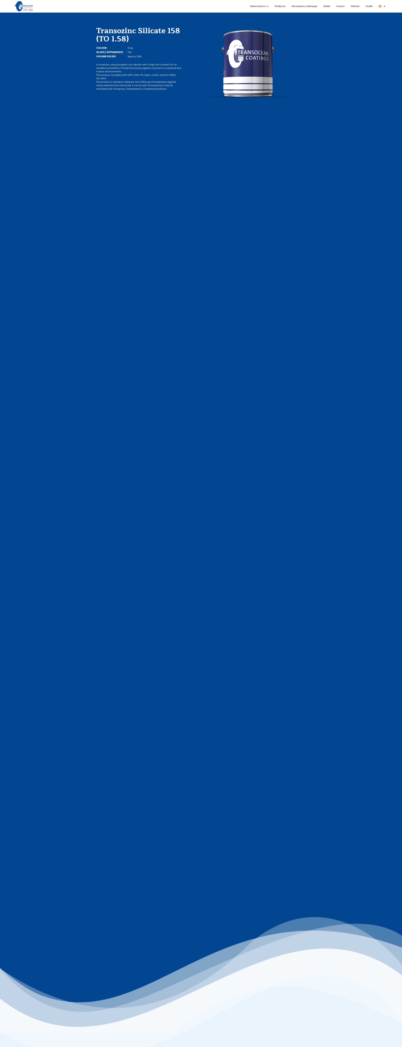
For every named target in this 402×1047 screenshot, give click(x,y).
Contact (340, 6)
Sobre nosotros (258, 6)
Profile (369, 6)
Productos (280, 6)
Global (326, 6)
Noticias (355, 6)
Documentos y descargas (304, 6)
